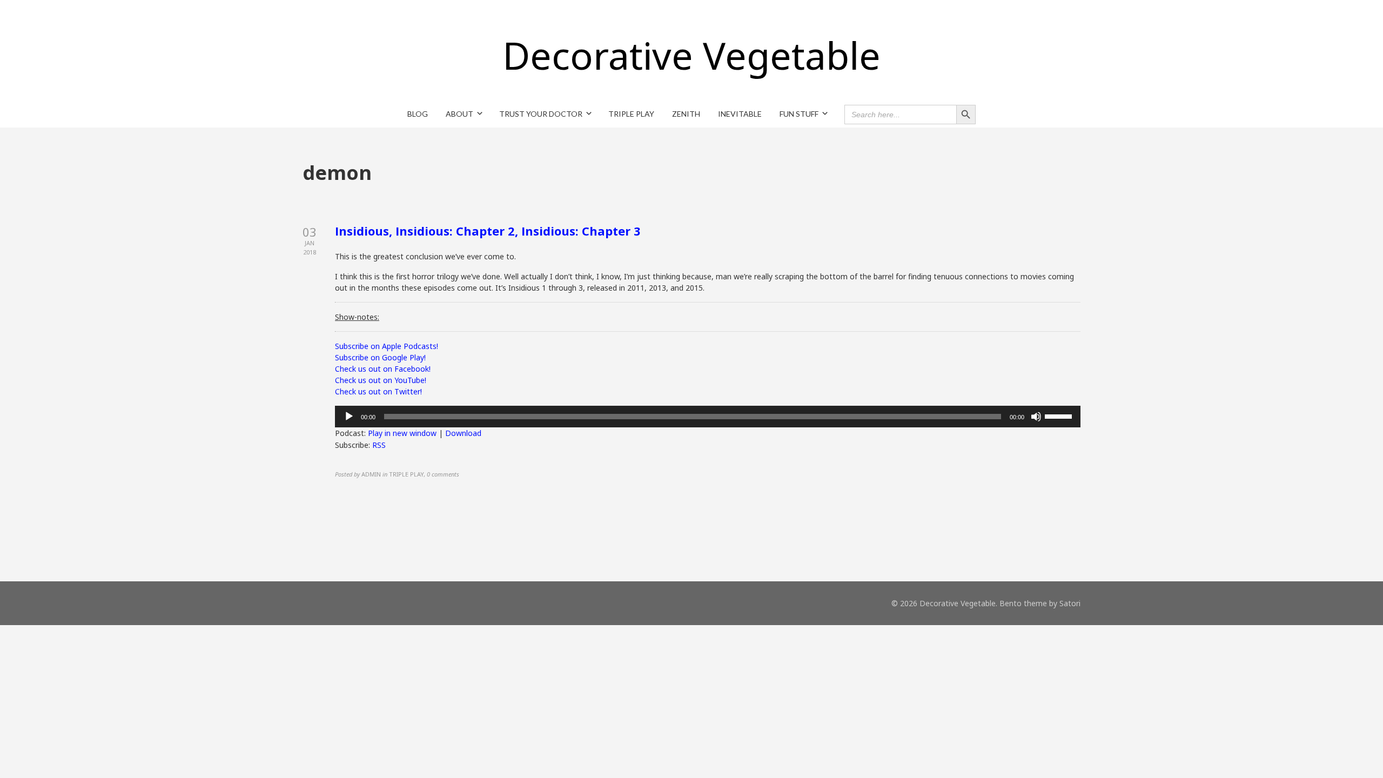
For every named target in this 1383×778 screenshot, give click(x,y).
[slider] (1060, 415)
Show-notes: (357, 317)
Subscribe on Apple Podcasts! (386, 346)
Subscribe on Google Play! (380, 357)
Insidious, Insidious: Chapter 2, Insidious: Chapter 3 (488, 231)
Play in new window (402, 433)
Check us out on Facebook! (383, 369)
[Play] (349, 416)
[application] (707, 416)
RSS (379, 445)
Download (463, 433)
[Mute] (1036, 416)
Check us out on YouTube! (380, 380)
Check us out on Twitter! (378, 391)
